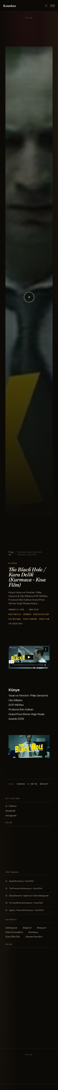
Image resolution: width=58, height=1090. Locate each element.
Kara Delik (34, 610)
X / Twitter (32, 784)
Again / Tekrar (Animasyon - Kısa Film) (26, 910)
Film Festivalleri (14, 932)
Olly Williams (15, 619)
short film (44, 619)
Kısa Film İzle (15, 614)
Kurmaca (27, 614)
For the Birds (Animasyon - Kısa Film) (26, 903)
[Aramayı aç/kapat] (46, 5)
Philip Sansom (30, 619)
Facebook (21, 784)
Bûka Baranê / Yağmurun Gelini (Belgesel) (29, 895)
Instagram (11, 815)
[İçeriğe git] (29, 297)
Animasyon (11, 927)
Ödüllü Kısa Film (41, 614)
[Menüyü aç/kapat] (52, 5)
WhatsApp (44, 784)
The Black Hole (16, 624)
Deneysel (41, 927)
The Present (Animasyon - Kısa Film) (25, 888)
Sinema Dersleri (33, 936)
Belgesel (27, 927)
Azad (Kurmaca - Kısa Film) (21, 881)
